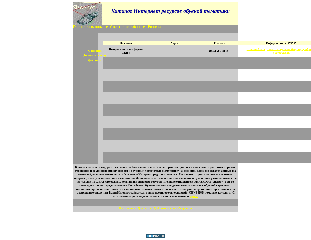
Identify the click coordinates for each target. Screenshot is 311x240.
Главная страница (88, 26)
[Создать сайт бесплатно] (155, 236)
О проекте (95, 50)
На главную (127, 208)
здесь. (194, 196)
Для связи (144, 208)
